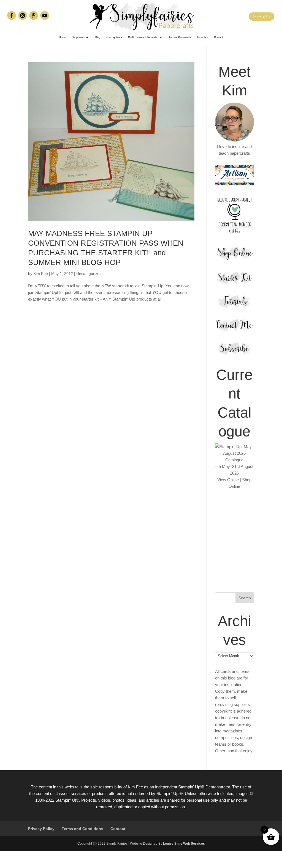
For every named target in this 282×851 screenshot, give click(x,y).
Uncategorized (89, 273)
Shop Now (78, 37)
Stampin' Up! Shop (261, 16)
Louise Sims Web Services (184, 843)
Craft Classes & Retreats (142, 37)
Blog (97, 37)
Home (62, 37)
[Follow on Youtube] (44, 15)
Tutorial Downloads (180, 37)
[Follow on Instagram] (22, 15)
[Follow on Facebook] (11, 15)
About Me (202, 37)
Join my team (114, 37)
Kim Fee (40, 273)
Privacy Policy (41, 828)
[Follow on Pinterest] (33, 15)
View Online (228, 479)
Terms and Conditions (82, 828)
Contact (218, 37)
